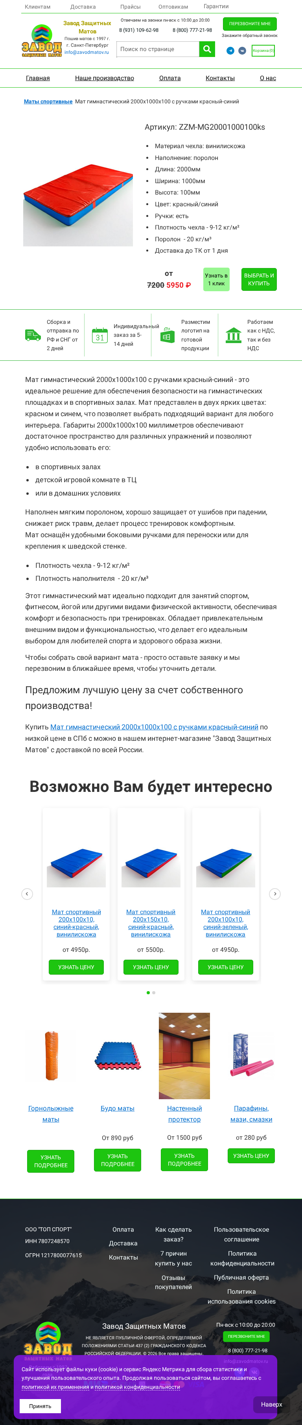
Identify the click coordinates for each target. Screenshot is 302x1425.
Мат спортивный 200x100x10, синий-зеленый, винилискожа (225, 923)
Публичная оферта (241, 1277)
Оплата (123, 1229)
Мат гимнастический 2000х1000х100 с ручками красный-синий (154, 727)
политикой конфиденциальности (137, 1387)
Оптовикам (173, 7)
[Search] (207, 49)
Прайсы (130, 7)
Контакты (123, 1257)
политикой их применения (55, 1387)
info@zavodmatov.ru (86, 52)
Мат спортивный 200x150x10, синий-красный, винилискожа (150, 923)
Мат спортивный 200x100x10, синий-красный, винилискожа (76, 923)
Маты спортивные (48, 101)
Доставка (83, 7)
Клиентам (37, 7)
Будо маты (117, 1108)
